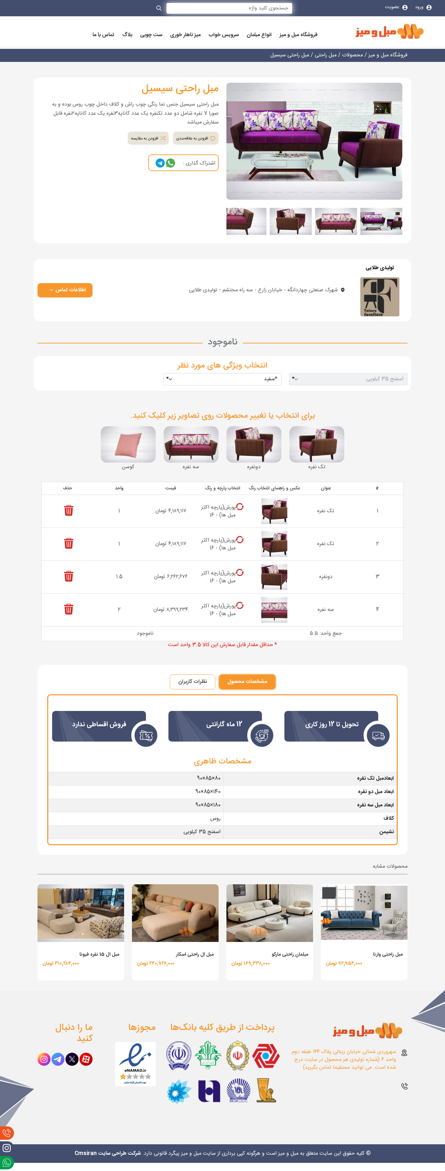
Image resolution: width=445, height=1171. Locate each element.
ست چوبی (151, 35)
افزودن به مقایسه (145, 138)
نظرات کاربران (192, 681)
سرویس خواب (223, 35)
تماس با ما (103, 35)
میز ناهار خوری (185, 35)
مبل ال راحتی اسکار (195, 954)
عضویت (393, 7)
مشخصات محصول (247, 681)
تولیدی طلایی (380, 268)
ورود (420, 7)
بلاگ (127, 35)
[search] (159, 9)
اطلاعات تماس (70, 290)
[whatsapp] (170, 163)
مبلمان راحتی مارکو (290, 954)
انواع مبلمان (259, 35)
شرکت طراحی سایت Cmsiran (108, 1153)
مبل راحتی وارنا (388, 954)
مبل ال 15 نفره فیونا (99, 954)
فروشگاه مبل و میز (299, 35)
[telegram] (160, 163)
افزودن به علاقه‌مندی (192, 138)
